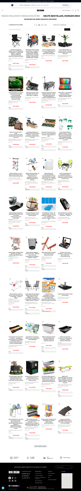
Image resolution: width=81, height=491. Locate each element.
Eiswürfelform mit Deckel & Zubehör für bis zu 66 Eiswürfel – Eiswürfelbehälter (32, 338)
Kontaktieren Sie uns (26, 473)
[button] (2, 10)
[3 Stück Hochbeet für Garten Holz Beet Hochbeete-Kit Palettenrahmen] (32, 204)
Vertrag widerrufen (38, 480)
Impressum (50, 475)
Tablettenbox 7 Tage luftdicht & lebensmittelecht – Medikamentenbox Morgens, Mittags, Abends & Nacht (65, 94)
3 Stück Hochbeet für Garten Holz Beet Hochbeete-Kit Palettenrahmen (32, 214)
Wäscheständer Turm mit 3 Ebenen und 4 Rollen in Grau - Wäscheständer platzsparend (16, 175)
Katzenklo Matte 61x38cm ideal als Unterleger (65, 294)
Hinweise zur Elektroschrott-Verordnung (40, 478)
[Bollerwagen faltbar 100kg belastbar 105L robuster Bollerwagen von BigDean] (32, 83)
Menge (10, 64)
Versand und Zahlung (39, 475)
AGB (49, 477)
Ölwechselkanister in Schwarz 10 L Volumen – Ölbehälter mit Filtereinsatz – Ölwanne (65, 214)
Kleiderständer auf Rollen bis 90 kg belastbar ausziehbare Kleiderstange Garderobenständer (48, 421)
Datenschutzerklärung (52, 479)
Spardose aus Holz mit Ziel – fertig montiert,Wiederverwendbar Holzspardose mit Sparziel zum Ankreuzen (16, 134)
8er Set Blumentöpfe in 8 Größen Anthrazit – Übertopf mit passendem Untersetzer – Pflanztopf (65, 51)
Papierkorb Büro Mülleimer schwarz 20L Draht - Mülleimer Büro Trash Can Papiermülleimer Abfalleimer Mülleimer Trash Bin (32, 255)
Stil (25, 145)
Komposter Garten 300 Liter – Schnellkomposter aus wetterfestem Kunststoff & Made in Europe (32, 378)
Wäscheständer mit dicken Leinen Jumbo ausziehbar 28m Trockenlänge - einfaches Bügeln (16, 295)
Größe (10, 145)
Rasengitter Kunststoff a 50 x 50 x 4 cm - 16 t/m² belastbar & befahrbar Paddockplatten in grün (48, 134)
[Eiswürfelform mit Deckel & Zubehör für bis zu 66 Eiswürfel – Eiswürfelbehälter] (32, 328)
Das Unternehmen (51, 473)
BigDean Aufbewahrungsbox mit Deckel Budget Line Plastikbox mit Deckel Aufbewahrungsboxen (48, 338)
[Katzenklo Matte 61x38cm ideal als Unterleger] (65, 285)
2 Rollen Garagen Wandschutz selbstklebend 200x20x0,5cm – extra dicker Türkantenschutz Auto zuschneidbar (16, 215)
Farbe (9, 67)
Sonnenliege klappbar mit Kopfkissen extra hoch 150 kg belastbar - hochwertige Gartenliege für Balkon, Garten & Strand (32, 134)
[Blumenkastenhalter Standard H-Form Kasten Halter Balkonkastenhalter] (48, 243)
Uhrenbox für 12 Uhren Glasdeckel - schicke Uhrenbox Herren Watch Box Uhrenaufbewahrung (65, 254)
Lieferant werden (38, 473)
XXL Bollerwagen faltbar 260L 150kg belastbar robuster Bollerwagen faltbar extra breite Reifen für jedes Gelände (16, 378)
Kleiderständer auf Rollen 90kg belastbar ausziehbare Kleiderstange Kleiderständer (16, 254)
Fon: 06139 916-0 (25, 475)
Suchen (66, 29)
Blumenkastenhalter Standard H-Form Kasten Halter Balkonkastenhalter (49, 254)
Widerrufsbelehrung (38, 482)
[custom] (10, 478)
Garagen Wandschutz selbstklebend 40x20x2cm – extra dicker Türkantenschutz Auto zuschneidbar (65, 421)
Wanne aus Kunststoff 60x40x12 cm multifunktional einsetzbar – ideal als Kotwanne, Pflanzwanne (65, 338)
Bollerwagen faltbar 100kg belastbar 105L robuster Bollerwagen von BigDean (32, 94)
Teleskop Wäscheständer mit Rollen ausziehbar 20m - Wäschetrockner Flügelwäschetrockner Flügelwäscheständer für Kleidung (32, 176)
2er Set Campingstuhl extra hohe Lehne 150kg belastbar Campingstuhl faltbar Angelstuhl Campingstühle (48, 51)
